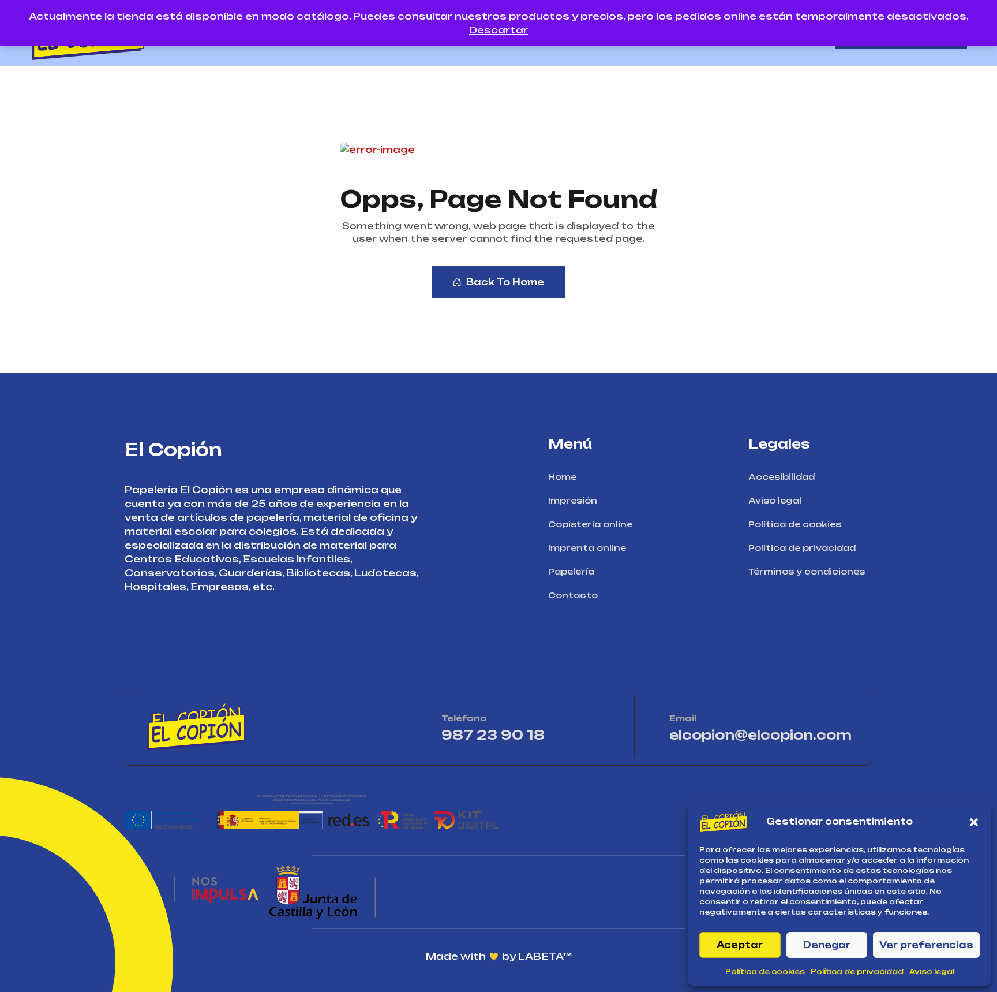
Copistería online (590, 524)
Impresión (572, 500)
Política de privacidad (857, 971)
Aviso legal (931, 971)
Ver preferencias (926, 944)
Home (562, 477)
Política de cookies (765, 971)
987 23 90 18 (526, 735)
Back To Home (505, 282)
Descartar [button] (498, 30)
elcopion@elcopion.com (760, 735)
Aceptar (740, 944)
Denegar (826, 944)
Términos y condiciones (806, 571)
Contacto (573, 595)
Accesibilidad (781, 477)
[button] (974, 821)
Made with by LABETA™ (499, 956)
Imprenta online (587, 548)
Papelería (571, 571)
